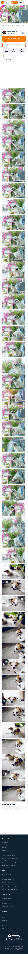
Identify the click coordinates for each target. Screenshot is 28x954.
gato (11, 807)
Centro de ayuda (6, 899)
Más (3, 929)
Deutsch (4, 924)
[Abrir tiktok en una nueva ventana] (15, 940)
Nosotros (4, 904)
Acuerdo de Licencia (7, 873)
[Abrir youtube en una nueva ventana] (20, 940)
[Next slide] (22, 807)
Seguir (23, 33)
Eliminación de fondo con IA (9, 862)
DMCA (3, 876)
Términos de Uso (8, 949)
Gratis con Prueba (14, 38)
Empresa (4, 849)
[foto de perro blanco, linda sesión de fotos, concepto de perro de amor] (13, 94)
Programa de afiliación (8, 879)
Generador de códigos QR (8, 864)
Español (4, 918)
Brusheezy (5, 841)
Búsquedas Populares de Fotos (10, 886)
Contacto (4, 902)
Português (5, 921)
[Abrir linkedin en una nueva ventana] (11, 940)
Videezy (4, 847)
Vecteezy (4, 844)
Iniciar (20, 2)
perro (5, 807)
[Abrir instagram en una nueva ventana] (8, 940)
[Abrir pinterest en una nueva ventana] (13, 940)
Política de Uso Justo (13, 950)
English (4, 916)
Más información (7, 58)
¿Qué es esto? (17, 56)
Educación (5, 852)
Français (4, 926)
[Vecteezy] (2, 2)
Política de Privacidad (18, 949)
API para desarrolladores (8, 855)
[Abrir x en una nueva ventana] (18, 940)
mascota (17, 807)
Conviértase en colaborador (9, 907)
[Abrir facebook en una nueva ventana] (6, 940)
